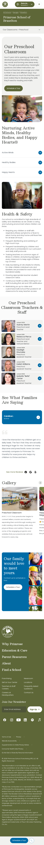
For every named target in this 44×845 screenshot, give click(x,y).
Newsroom (28, 678)
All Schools (7, 12)
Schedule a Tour (19, 840)
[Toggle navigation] (39, 4)
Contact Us (28, 692)
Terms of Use (6, 737)
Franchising (6, 678)
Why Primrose (12, 643)
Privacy (18, 737)
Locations (28, 682)
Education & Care (14, 650)
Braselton (23, 12)
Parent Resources (14, 656)
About (6, 663)
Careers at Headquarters (7, 693)
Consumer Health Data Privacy (12, 749)
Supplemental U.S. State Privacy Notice (15, 745)
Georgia (15, 12)
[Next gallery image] (40, 482)
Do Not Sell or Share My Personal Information (17, 753)
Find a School (11, 669)
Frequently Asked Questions (31, 687)
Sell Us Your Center (9, 682)
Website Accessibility (9, 741)
